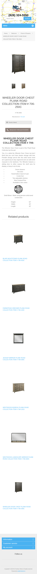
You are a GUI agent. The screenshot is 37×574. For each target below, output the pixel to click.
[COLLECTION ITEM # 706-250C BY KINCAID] (18, 487)
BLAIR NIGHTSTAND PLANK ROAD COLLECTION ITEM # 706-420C (15, 259)
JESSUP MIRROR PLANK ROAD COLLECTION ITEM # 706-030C (14, 359)
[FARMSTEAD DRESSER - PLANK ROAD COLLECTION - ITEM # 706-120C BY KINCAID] (18, 289)
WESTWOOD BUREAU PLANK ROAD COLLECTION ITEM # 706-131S (16, 408)
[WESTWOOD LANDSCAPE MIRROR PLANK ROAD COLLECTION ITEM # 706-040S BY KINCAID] (18, 437)
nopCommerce (21, 571)
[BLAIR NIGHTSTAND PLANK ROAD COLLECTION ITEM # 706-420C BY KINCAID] (18, 239)
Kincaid (23, 116)
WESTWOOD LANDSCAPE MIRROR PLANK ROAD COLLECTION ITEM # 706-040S (18, 458)
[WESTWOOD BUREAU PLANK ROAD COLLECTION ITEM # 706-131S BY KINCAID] (18, 388)
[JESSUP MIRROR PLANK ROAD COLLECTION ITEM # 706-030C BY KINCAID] (18, 338)
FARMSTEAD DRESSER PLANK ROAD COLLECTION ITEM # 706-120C (16, 309)
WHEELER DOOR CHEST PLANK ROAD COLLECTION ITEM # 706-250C (17, 507)
